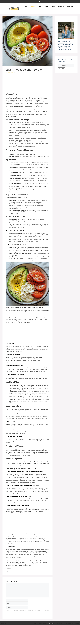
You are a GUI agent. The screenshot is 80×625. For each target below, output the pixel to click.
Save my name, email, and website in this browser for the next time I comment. (28, 610)
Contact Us (61, 6)
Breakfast (33, 6)
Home (26, 6)
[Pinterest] (40, 2)
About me (36, 623)
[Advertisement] (27, 84)
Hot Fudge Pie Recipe (11, 569)
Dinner (46, 6)
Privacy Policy (70, 6)
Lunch (40, 6)
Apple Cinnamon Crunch (12, 571)
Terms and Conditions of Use (61, 623)
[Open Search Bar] (25, 10)
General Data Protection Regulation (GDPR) (47, 623)
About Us (53, 6)
